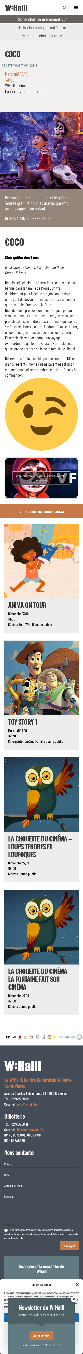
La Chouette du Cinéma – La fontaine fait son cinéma (40, 979)
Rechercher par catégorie (44, 27)
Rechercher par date (44, 35)
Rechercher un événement (38, 19)
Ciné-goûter (16, 741)
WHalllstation (15, 85)
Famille (40, 741)
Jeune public (31, 91)
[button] (77, 1285)
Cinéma (13, 624)
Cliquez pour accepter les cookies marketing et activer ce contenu (41, 478)
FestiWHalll (26, 624)
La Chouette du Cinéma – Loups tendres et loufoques (40, 846)
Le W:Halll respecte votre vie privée (41, 1345)
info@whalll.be (27, 1104)
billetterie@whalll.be (31, 1129)
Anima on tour (27, 605)
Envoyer (69, 1246)
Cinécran (12, 91)
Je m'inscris (41, 1335)
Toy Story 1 (22, 722)
